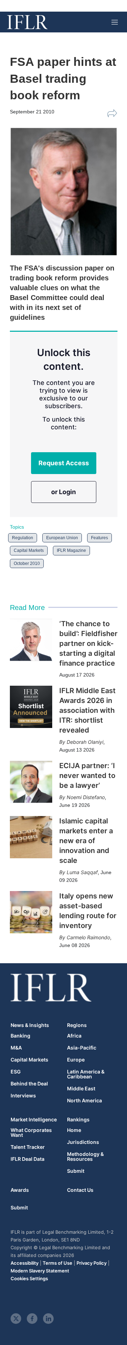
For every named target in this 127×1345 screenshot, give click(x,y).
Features (99, 537)
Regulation (22, 537)
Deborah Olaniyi (85, 742)
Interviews (23, 1095)
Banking (20, 1035)
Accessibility (24, 1263)
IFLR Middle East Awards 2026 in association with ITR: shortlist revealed (87, 710)
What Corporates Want (31, 1133)
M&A (16, 1047)
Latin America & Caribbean (85, 1074)
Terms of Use (57, 1263)
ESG (16, 1071)
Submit (75, 1171)
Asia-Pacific (81, 1047)
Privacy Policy (92, 1263)
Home (74, 1130)
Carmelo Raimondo (88, 937)
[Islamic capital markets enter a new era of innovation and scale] (31, 837)
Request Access (63, 463)
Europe (76, 1059)
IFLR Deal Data (27, 1159)
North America (84, 1100)
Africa (74, 1035)
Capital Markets (29, 550)
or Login (63, 492)
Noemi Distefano (86, 797)
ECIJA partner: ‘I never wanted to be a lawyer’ (87, 775)
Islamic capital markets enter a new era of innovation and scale (86, 841)
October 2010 (27, 563)
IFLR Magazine (71, 550)
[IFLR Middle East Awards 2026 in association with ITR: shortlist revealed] (31, 707)
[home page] (27, 22)
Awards (20, 1190)
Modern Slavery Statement (40, 1271)
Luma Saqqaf (82, 872)
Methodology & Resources (85, 1157)
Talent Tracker (28, 1147)
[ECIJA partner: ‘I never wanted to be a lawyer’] (31, 782)
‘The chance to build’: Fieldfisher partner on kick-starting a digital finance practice (88, 643)
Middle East (81, 1088)
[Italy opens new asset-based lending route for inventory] (31, 912)
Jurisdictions (83, 1142)
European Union (62, 537)
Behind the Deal (29, 1083)
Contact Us (80, 1190)
